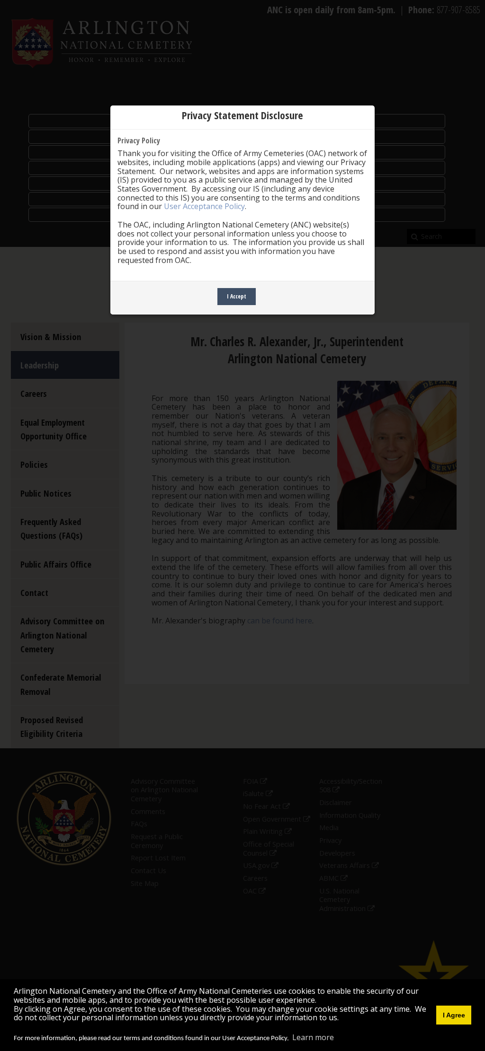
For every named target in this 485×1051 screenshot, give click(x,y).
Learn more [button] (313, 1037)
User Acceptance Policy (204, 206)
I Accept (236, 296)
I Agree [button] (454, 1015)
